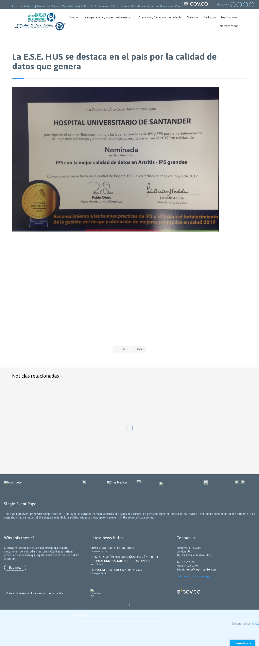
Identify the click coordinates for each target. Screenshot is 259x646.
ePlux (177, 6)
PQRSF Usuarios (98, 6)
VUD (83, 6)
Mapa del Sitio (70, 6)
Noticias (143, 6)
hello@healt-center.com (201, 569)
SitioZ (255, 623)
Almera (56, 6)
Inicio (15, 6)
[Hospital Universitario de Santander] (40, 21)
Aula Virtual (43, 6)
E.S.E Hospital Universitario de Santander (39, 593)
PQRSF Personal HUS (123, 6)
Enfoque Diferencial (161, 6)
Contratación (27, 6)
